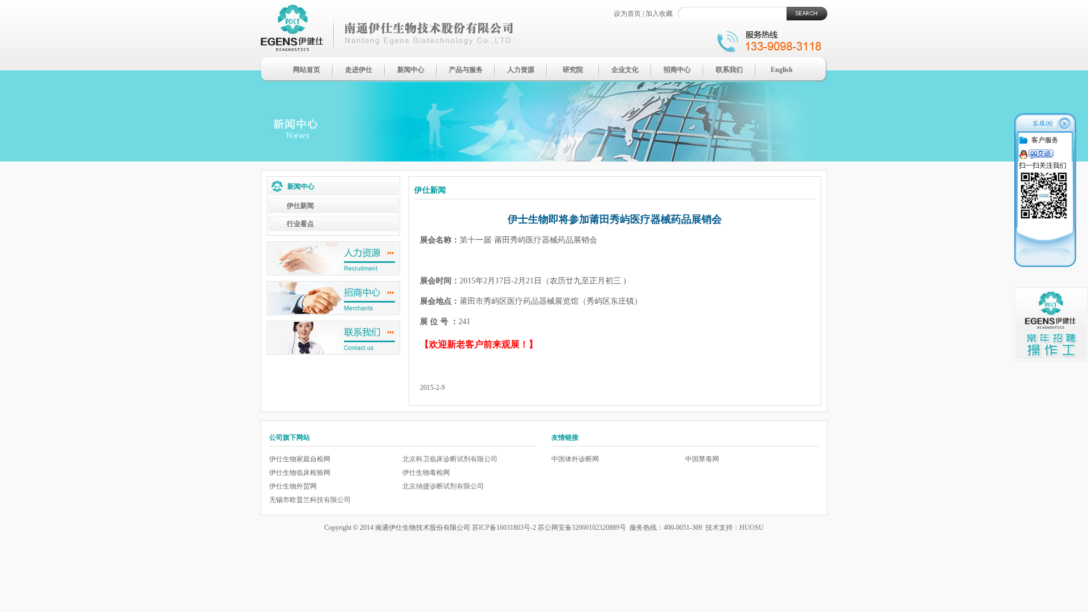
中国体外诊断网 (575, 459)
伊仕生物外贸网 (293, 486)
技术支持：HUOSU (735, 528)
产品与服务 (466, 70)
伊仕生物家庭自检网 (299, 459)
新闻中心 (410, 70)
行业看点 (300, 224)
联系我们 (729, 70)
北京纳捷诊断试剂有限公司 (443, 486)
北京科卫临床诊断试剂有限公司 (450, 459)
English (782, 70)
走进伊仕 (358, 70)
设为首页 (627, 14)
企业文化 (625, 70)
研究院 (573, 70)
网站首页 (306, 70)
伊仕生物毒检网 (426, 473)
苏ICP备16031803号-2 (504, 528)
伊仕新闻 (300, 206)
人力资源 (520, 70)
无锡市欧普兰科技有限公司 (310, 500)
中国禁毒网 (702, 459)
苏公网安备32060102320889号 (582, 528)
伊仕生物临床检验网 (299, 473)
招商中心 (677, 70)
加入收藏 (659, 14)
